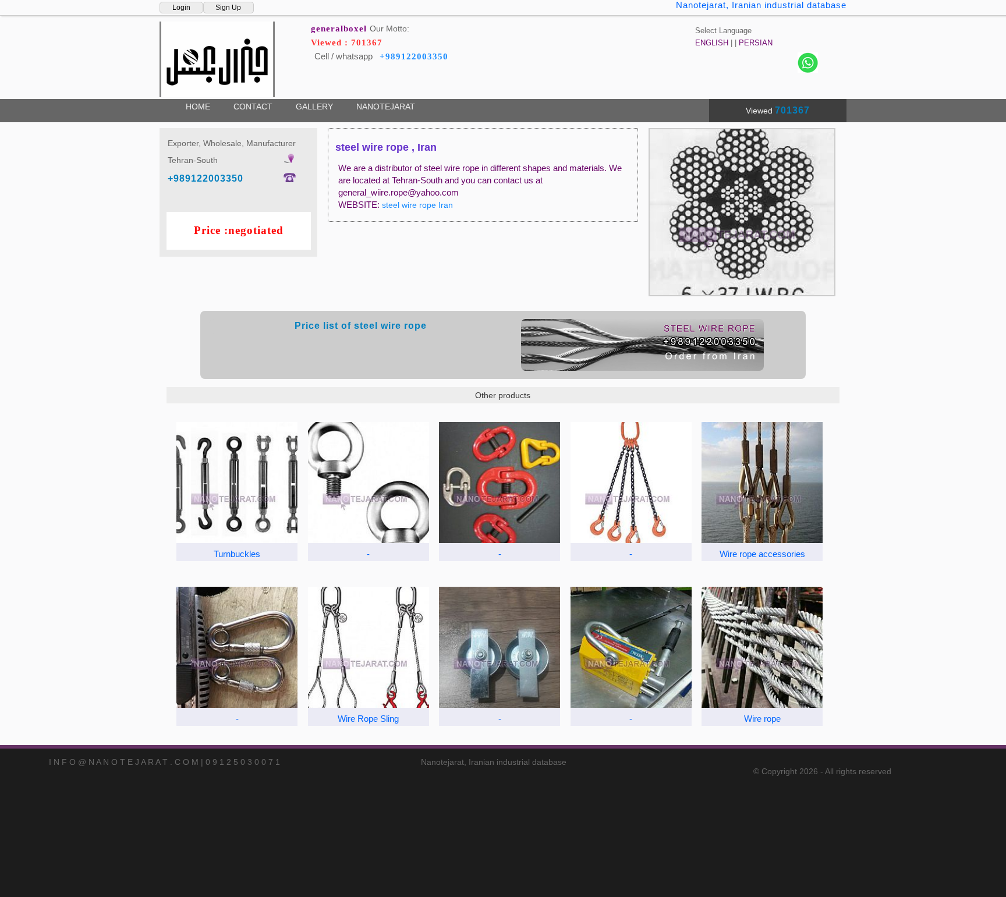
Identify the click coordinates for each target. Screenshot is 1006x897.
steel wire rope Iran (417, 205)
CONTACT (252, 106)
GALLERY (314, 106)
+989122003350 (414, 56)
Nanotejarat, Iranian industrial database (761, 5)
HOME (198, 106)
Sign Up (228, 7)
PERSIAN (756, 42)
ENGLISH (711, 42)
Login (181, 7)
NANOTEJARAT (385, 106)
